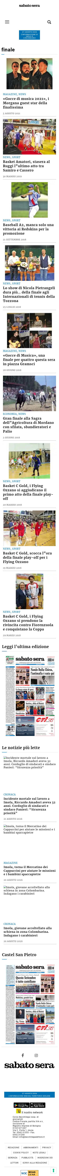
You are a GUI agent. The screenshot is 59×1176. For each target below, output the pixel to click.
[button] (44, 20)
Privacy (46, 1147)
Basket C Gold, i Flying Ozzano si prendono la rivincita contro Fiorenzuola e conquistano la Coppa (28, 622)
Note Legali (39, 1153)
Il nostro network (32, 1112)
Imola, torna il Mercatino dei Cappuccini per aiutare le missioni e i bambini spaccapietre (30, 870)
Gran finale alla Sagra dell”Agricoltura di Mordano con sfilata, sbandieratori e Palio (28, 424)
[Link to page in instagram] (36, 1055)
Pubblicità (28, 1158)
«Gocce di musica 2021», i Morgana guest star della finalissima (26, 103)
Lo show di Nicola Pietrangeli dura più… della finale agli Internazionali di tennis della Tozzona (29, 294)
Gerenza (13, 1158)
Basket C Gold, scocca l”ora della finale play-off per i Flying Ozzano (27, 557)
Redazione (14, 1147)
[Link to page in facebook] (23, 1055)
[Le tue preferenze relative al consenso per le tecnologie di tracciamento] (53, 1170)
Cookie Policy (21, 1153)
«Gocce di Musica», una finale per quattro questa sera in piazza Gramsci (29, 359)
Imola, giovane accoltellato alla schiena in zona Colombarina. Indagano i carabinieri (28, 931)
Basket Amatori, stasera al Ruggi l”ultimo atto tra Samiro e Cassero (26, 166)
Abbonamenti (31, 1147)
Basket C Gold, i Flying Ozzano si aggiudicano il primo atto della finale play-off (28, 492)
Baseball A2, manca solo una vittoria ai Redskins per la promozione (28, 229)
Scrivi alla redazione (35, 1163)
